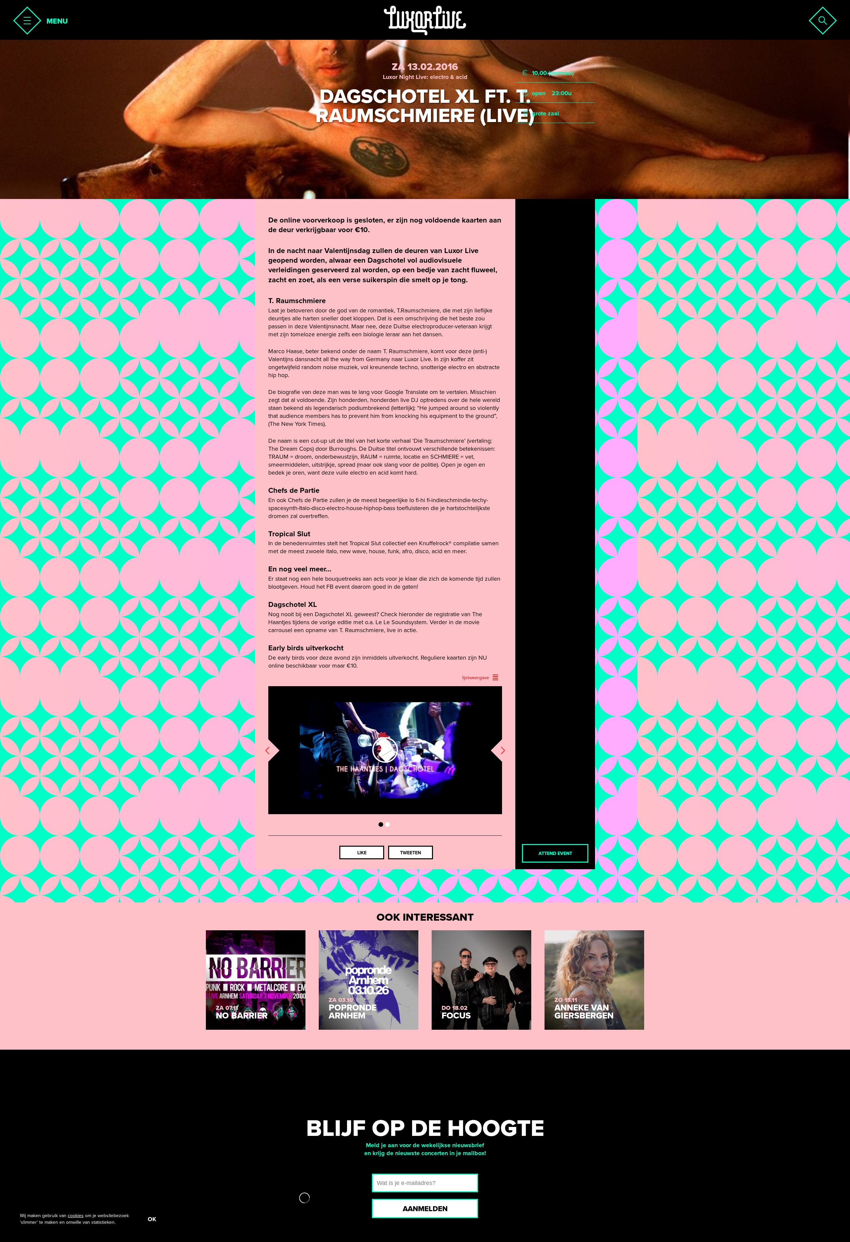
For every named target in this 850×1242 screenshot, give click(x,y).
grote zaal (545, 113)
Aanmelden (425, 1209)
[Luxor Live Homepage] (425, 20)
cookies (76, 1215)
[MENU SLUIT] (25, 19)
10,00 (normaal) (553, 73)
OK (152, 1219)
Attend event (555, 853)
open (539, 93)
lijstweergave (475, 678)
